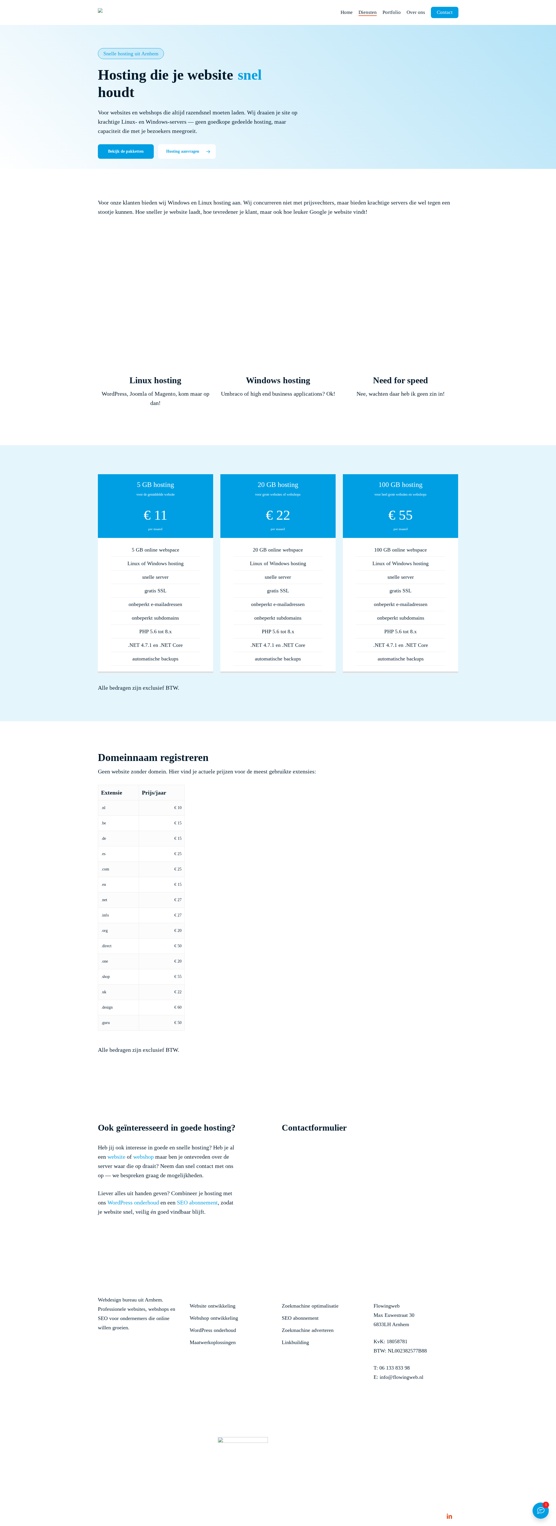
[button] (126, 151)
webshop (143, 1156)
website (116, 1156)
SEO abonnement (197, 1202)
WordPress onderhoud (133, 1202)
